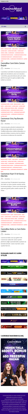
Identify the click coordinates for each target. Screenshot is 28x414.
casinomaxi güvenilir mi (16, 59)
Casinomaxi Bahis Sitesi (20, 55)
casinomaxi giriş (5, 59)
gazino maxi (4, 116)
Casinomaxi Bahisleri (6, 57)
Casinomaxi (11, 53)
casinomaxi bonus (17, 57)
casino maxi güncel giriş (10, 108)
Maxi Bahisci (7, 68)
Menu (4, 26)
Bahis (2, 48)
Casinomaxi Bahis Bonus (7, 55)
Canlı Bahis (15, 48)
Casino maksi (22, 48)
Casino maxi (4, 50)
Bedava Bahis (7, 48)
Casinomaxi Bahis (19, 53)
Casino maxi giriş (12, 50)
